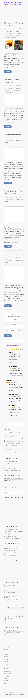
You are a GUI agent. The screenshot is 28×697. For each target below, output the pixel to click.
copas (18, 441)
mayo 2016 (6, 680)
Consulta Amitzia (18, 478)
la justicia (17, 445)
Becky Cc (11, 352)
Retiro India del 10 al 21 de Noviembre (13, 463)
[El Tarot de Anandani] (14, 9)
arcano (19, 433)
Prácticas (17, 35)
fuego (9, 445)
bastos (5, 439)
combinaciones (17, 33)
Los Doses (10, 90)
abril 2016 (6, 681)
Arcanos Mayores (14, 31)
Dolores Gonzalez (13, 366)
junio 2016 (6, 678)
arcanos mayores (12, 436)
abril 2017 (6, 666)
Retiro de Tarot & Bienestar (10, 461)
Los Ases (6, 35)
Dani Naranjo (12, 405)
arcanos (5, 436)
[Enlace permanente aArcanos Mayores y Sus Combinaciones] (14, 214)
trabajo (14, 452)
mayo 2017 (6, 664)
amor (10, 432)
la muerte (21, 445)
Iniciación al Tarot (11, 254)
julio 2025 (6, 646)
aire (7, 432)
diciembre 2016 (7, 671)
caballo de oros (9, 439)
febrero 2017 (6, 670)
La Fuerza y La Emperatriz (10, 466)
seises (16, 449)
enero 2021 (6, 651)
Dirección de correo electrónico (11, 324)
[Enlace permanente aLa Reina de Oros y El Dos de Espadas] (14, 100)
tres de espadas (19, 452)
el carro (5, 443)
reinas (10, 449)
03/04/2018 (18, 138)
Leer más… (15, 68)
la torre (11, 447)
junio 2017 (6, 663)
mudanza (13, 447)
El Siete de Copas (12, 487)
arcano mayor (7, 435)
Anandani (10, 29)
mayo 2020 (6, 656)
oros (22, 447)
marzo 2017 (6, 668)
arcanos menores (20, 436)
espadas (6, 445)
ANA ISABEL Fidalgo (13, 394)
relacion (13, 449)
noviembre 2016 (7, 673)
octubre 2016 (6, 675)
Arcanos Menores (8, 33)
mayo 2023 (6, 649)
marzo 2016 (6, 683)
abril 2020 (6, 658)
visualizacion (9, 454)
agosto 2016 (6, 676)
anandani (14, 432)
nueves (17, 447)
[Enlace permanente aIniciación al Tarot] (14, 275)
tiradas (9, 452)
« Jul (5, 623)
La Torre (15, 480)
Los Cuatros (11, 35)
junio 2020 (6, 654)
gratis (13, 445)
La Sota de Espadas (14, 483)
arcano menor (15, 435)
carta (14, 439)
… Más (10, 376)
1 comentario (8, 204)
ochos (19, 447)
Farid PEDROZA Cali (8, 478)
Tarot (19, 90)
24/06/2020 (18, 29)
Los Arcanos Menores (13, 135)
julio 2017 (6, 661)
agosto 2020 (6, 652)
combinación (15, 441)
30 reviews (20, 349)
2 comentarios (9, 92)
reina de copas (6, 449)
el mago (16, 443)
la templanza (6, 447)
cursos (22, 441)
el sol (19, 443)
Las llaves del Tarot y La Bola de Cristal (13, 470)
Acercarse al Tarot (13, 485)
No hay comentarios (10, 37)
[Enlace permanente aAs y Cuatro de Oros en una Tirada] (14, 45)
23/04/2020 (18, 85)
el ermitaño (12, 443)
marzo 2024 (6, 647)
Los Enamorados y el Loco (10, 468)
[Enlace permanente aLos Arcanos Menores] (14, 153)
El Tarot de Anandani (13, 2)
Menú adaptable (23, 16)
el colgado (8, 443)
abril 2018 (6, 659)
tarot (19, 449)
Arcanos (7, 31)
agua (5, 432)
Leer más (8, 71)
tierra (5, 452)
